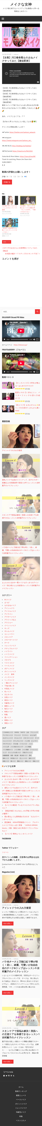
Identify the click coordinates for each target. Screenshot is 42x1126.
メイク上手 (6, 746)
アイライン (8, 614)
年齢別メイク (9, 703)
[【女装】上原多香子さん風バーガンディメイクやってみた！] (10, 222)
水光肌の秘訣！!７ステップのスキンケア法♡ (22, 254)
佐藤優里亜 (6, 755)
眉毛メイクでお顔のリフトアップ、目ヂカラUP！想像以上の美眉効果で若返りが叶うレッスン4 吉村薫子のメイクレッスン (21, 791)
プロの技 (15, 744)
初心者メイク (23, 755)
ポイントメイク (10, 671)
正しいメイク (23, 758)
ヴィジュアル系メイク (14, 752)
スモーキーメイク (11, 640)
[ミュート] (34, 339)
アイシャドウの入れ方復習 (14, 771)
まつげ (6, 602)
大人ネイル (8, 694)
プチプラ (7, 660)
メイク (31, 744)
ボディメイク (9, 669)
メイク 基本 (9, 674)
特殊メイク (8, 712)
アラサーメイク (10, 617)
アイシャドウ (9, 608)
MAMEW (17, 732)
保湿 (12, 755)
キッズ (6, 628)
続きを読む (7, 923)
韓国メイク (8, 720)
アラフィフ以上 (10, 620)
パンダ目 (27, 741)
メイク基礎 (25, 749)
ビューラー (34, 741)
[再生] (5, 339)
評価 (3, 177)
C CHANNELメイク (8, 732)
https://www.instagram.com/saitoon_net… (17, 140)
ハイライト (8, 651)
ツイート (5, 852)
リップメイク (9, 680)
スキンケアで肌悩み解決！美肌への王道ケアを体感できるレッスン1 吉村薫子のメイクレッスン (21, 1034)
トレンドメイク (10, 646)
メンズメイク (9, 677)
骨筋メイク (8, 723)
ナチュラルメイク (11, 648)
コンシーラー (9, 634)
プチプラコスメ (7, 744)
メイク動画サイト (8, 749)
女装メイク (6, 242)
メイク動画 (28, 746)
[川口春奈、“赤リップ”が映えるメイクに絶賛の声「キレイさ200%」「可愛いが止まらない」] (28, 200)
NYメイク (7, 600)
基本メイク (6, 758)
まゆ (27, 732)
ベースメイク (9, 666)
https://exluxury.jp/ (20, 345)
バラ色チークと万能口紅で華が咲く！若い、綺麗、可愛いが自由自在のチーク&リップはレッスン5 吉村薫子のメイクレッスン (21, 799)
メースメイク (34, 749)
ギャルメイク (9, 631)
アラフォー (8, 623)
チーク (6, 643)
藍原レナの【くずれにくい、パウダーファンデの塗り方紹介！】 (27, 395)
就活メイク (8, 700)
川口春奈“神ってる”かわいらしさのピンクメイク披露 (9, 208)
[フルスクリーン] (37, 339)
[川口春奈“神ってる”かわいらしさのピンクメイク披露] (10, 200)
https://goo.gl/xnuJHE (27, 156)
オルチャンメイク (8, 738)
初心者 (16, 755)
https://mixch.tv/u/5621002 (23, 151)
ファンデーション (11, 657)
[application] (21, 330)
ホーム (21, 1087)
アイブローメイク (8, 735)
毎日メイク (8, 709)
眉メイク (7, 717)
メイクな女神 (21, 4)
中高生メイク (9, 689)
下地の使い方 (9, 686)
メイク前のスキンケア (17, 746)
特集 (6, 714)
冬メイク (7, 691)
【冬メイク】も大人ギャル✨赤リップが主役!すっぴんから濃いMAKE (27, 408)
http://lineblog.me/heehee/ (21, 146)
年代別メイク (14, 758)
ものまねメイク (10, 605)
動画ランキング (21, 1091)
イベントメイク (10, 625)
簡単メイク (20, 761)
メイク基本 (17, 749)
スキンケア (8, 637)
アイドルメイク (10, 611)
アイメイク (17, 735)
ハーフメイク (9, 654)
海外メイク (32, 758)
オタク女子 (33, 735)
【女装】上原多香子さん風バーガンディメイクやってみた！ (9, 230)
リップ (5, 752)
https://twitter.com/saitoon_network (22, 132)
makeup (16, 54)
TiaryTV (22, 732)
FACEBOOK (6, 838)
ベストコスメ (9, 663)
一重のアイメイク (11, 683)
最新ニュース (9, 706)
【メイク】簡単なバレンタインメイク (18, 834)
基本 (30, 755)
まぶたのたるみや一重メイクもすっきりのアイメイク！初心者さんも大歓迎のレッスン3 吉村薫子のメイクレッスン (21, 782)
